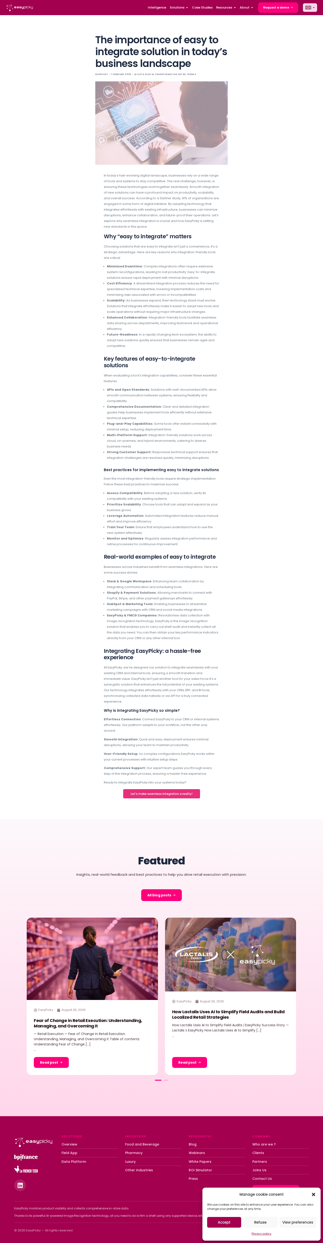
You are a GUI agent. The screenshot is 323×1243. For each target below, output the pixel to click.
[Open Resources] (234, 7)
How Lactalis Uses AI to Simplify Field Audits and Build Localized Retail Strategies (228, 1014)
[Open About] (252, 7)
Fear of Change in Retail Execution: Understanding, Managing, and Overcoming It (88, 1023)
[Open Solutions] (187, 7)
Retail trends (187, 74)
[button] (313, 1194)
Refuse (260, 1222)
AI (135, 74)
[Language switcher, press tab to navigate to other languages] (310, 7)
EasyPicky (101, 74)
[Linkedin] (20, 1185)
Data (140, 74)
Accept (224, 1222)
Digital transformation (161, 74)
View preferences (297, 1222)
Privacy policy (261, 1234)
